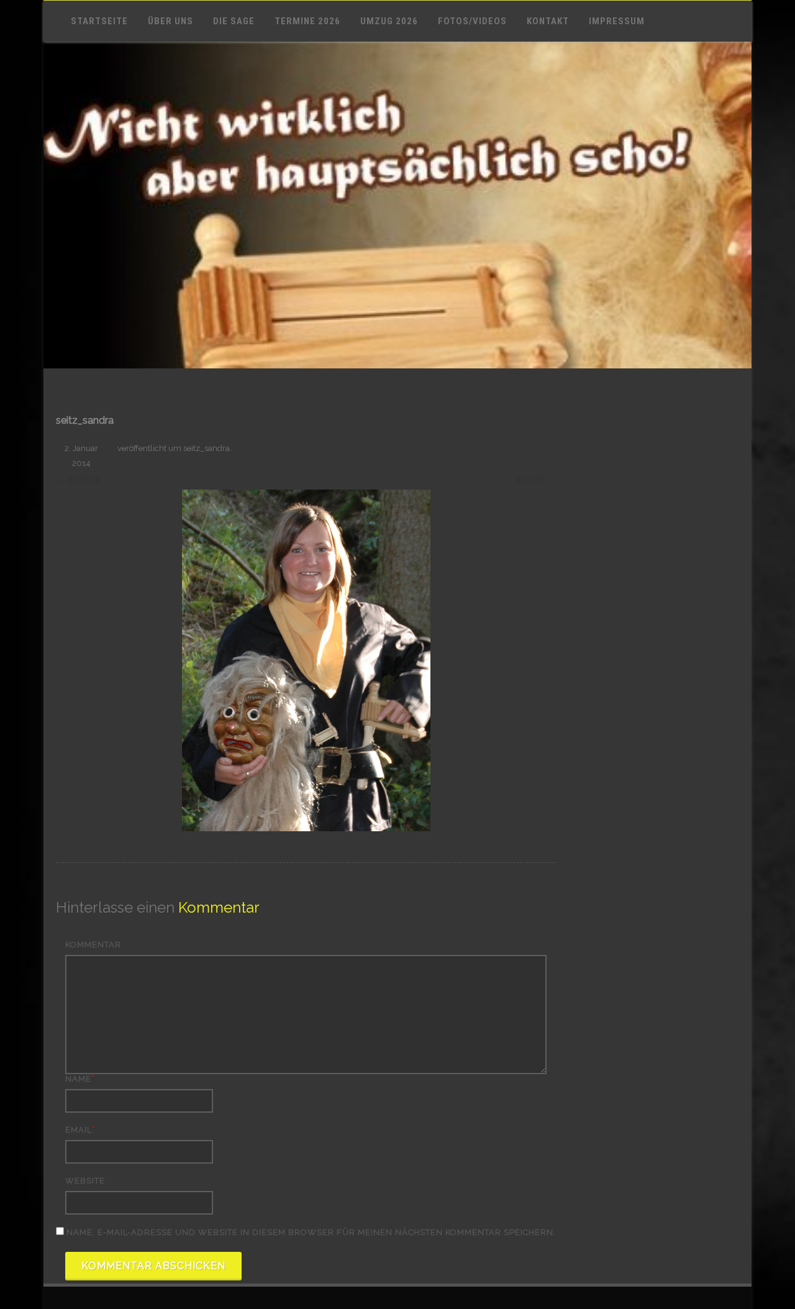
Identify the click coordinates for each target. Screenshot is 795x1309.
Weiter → (535, 480)
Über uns (170, 21)
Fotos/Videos (472, 21)
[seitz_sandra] (306, 660)
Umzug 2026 (389, 21)
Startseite (99, 21)
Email (78, 1130)
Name (78, 1079)
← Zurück (78, 480)
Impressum (617, 21)
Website (85, 1181)
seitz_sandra (206, 448)
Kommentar (93, 945)
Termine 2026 (307, 21)
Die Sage (234, 21)
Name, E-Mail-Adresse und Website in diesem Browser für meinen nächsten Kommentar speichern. (311, 1232)
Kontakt (548, 21)
